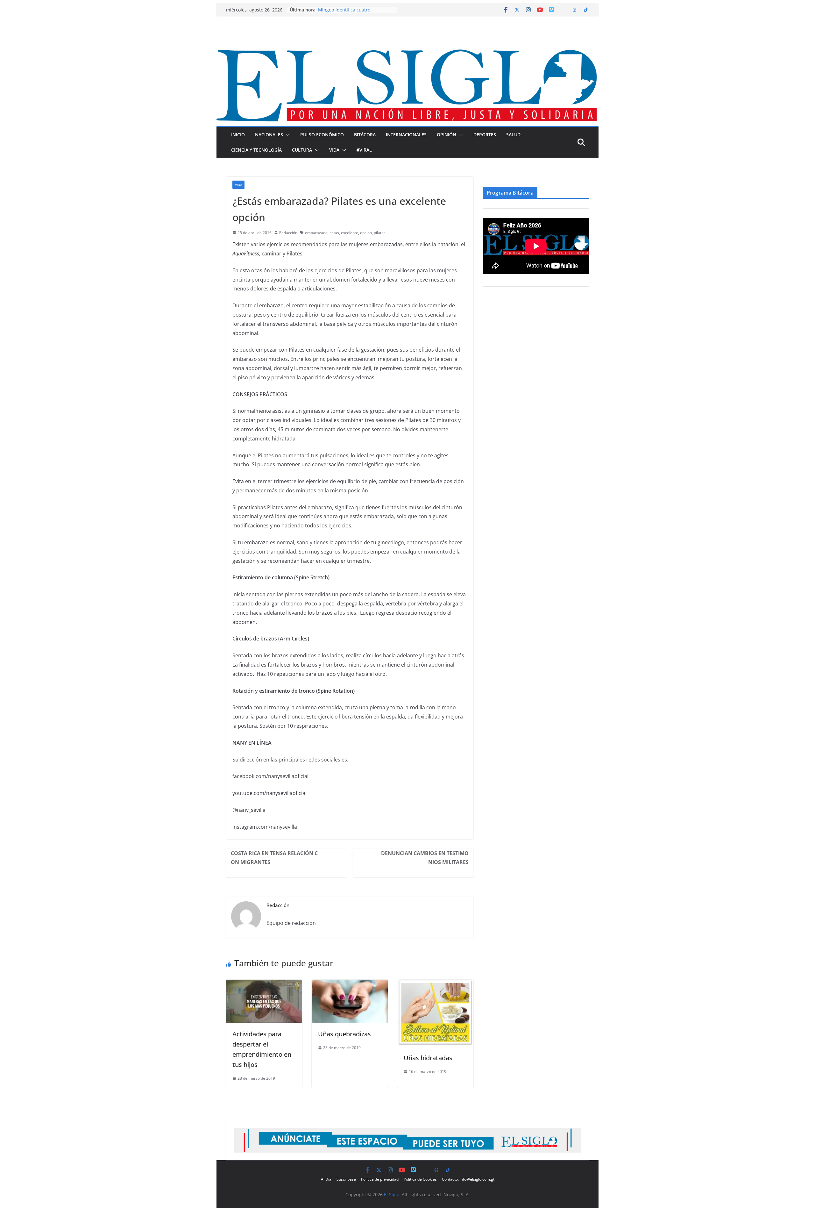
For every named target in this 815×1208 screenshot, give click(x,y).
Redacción (288, 232)
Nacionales (269, 135)
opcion (366, 232)
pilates (380, 232)
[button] (286, 134)
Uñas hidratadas (428, 1058)
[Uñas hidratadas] (435, 984)
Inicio (238, 135)
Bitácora (365, 135)
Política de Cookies (420, 1179)
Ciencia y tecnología (256, 150)
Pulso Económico (322, 135)
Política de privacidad (380, 1179)
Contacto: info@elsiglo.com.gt (468, 1179)
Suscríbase (346, 1179)
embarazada (316, 232)
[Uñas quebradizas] (350, 984)
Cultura (302, 150)
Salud (513, 135)
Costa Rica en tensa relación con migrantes (274, 858)
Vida (334, 150)
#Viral (364, 150)
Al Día (326, 1179)
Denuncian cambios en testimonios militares (425, 858)
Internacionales (406, 135)
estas (334, 232)
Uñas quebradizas (344, 1034)
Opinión (446, 135)
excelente (349, 232)
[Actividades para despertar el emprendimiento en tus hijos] (264, 984)
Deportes (484, 135)
